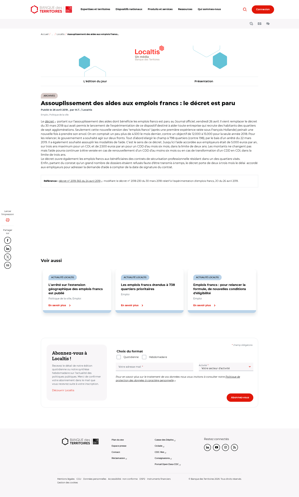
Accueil (44, 34)
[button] (95, 9)
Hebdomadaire (158, 357)
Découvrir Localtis (63, 390)
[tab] (52, 324)
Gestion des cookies (67, 482)
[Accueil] (51, 9)
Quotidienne (131, 357)
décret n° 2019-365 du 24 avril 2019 (80, 181)
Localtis (61, 34)
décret (49, 121)
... (52, 34)
